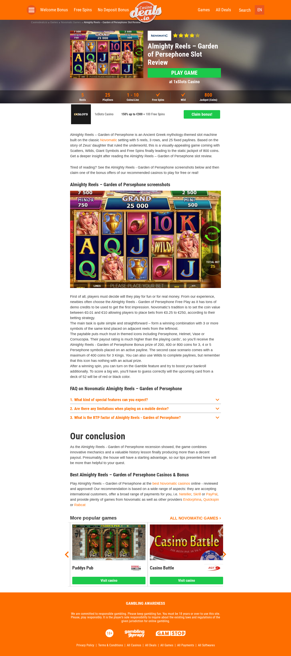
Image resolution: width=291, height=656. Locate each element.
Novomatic (108, 140)
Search (245, 10)
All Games (166, 645)
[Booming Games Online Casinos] (136, 568)
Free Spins (83, 9)
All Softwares (206, 645)
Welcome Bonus (54, 9)
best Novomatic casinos (171, 483)
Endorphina (192, 500)
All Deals (223, 9)
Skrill (197, 494)
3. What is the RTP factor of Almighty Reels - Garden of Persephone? (125, 417)
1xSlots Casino (104, 114)
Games (204, 9)
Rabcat (80, 505)
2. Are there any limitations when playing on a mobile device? (119, 408)
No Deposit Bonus (113, 9)
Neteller (185, 494)
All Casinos (134, 645)
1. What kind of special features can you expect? (109, 399)
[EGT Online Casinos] (213, 568)
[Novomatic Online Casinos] (159, 36)
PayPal (211, 494)
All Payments (185, 645)
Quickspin (211, 500)
